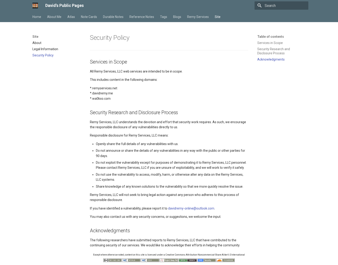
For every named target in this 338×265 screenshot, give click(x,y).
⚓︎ (134, 37)
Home (36, 17)
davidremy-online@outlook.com (191, 208)
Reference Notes (141, 17)
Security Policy (43, 55)
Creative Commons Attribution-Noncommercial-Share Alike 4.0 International (205, 254)
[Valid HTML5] (131, 261)
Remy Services (198, 17)
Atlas (71, 17)
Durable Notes (113, 17)
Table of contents (270, 36)
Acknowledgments (271, 59)
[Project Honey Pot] (169, 261)
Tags (163, 17)
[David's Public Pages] (35, 5)
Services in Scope (270, 43)
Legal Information (45, 49)
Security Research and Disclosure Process (273, 51)
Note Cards (89, 17)
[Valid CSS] (150, 261)
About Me (54, 17)
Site (218, 17)
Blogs (177, 17)
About (36, 43)
